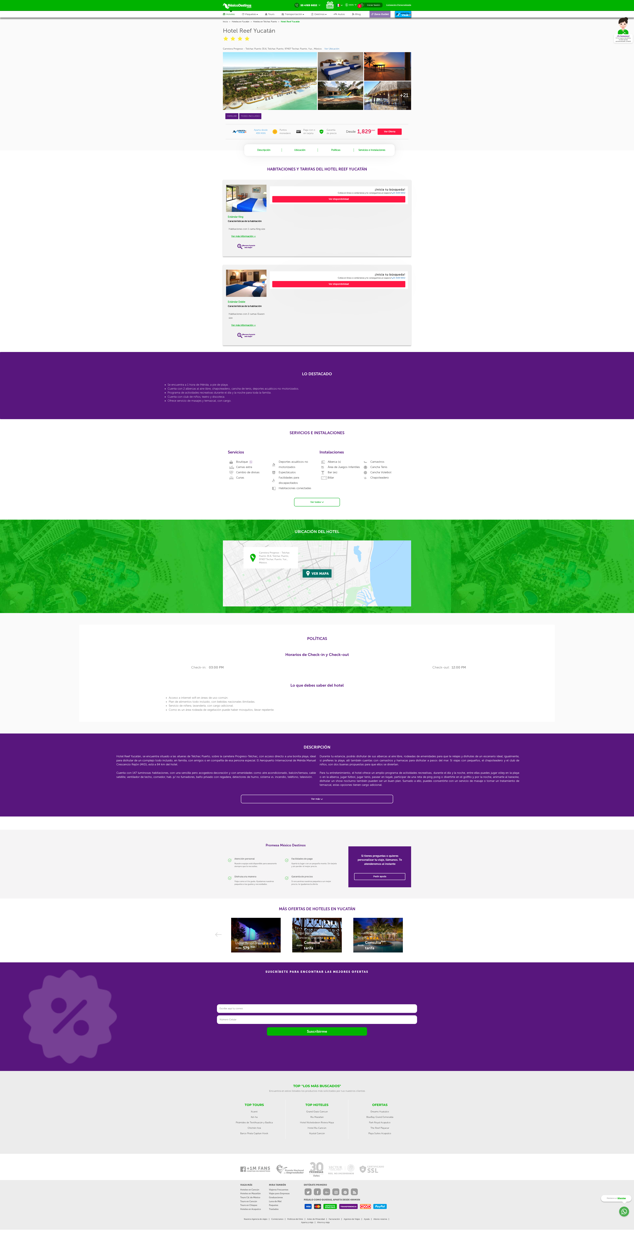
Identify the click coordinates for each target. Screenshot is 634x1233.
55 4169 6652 (399, 193)
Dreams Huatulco (379, 1111)
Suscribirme (317, 1031)
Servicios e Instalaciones (371, 150)
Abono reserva (380, 1219)
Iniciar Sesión (373, 5)
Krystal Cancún (317, 1133)
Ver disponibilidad (339, 199)
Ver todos (315, 502)
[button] (296, 14)
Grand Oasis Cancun (317, 1111)
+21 (404, 95)
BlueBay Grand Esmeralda (379, 1117)
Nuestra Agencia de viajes (255, 1219)
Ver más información (242, 236)
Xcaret (254, 1111)
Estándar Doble (236, 301)
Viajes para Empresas (279, 1193)
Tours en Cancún (248, 1201)
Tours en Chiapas (248, 1205)
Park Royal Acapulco (379, 1122)
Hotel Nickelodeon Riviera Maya (317, 1122)
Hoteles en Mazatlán (250, 1193)
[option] (255, 937)
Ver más (315, 799)
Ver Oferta (389, 131)
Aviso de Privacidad (316, 1219)
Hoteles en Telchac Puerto (265, 21)
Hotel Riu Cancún (317, 1128)
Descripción (263, 150)
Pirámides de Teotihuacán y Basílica (254, 1122)
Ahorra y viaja (323, 1222)
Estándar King (235, 216)
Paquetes (273, 1205)
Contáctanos (277, 1219)
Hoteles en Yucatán (240, 21)
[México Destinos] (239, 5)
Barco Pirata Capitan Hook (254, 1133)
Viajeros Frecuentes (278, 1189)
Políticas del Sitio (295, 1219)
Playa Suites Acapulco (379, 1133)
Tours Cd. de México (250, 1197)
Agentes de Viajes (352, 1219)
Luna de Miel (275, 1201)
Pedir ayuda (379, 876)
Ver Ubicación (331, 48)
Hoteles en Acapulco (250, 1209)
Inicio (225, 21)
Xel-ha (254, 1117)
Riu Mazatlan (317, 1117)
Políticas (335, 150)
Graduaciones (276, 1197)
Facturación (334, 1219)
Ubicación (299, 150)
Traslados (274, 1209)
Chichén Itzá (254, 1128)
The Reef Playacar (379, 1128)
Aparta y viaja (307, 1222)
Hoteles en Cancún (249, 1189)
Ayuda (367, 1219)
